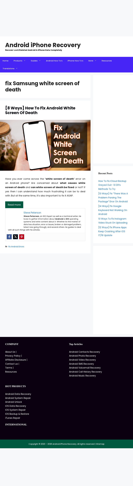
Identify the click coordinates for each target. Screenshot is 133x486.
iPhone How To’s (75, 60)
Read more (14, 204)
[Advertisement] (66, 18)
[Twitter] (15, 236)
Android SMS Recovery (81, 363)
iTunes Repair (12, 418)
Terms (8, 367)
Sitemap (100, 444)
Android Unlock (13, 402)
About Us (10, 351)
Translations (8, 68)
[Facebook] (9, 236)
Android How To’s (54, 60)
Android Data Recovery (18, 394)
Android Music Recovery (82, 375)
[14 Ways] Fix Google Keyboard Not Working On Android (112, 210)
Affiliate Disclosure (15, 359)
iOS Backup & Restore (17, 413)
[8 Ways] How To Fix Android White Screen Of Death (40, 110)
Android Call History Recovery (85, 371)
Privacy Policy (13, 355)
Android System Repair (18, 398)
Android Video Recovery (82, 359)
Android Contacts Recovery (84, 351)
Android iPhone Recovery (43, 45)
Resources (107, 60)
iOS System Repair (15, 409)
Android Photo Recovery (82, 355)
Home (5, 60)
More (90, 60)
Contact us (11, 363)
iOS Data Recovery (15, 406)
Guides (34, 60)
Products (18, 60)
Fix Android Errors (16, 246)
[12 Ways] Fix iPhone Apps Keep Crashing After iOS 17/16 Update (112, 231)
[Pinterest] (21, 236)
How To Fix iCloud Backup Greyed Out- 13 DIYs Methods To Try (112, 185)
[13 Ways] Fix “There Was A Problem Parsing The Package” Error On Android (113, 197)
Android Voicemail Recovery (85, 367)
